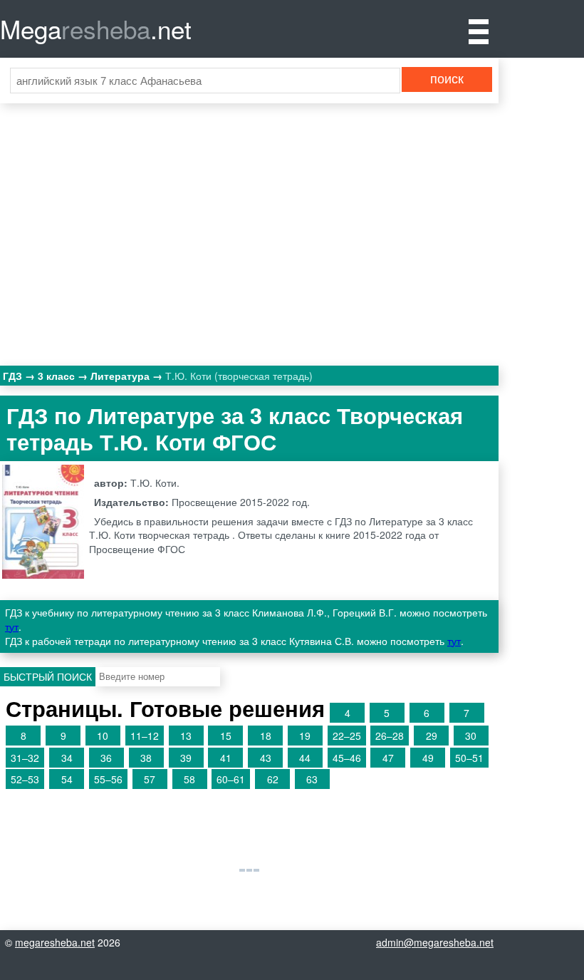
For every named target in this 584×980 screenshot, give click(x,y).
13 (186, 735)
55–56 (108, 779)
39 (186, 758)
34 (67, 758)
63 (312, 779)
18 (265, 735)
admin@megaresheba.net (435, 942)
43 (265, 758)
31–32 (25, 758)
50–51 (469, 758)
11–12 (144, 735)
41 (225, 758)
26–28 (389, 735)
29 (431, 735)
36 (106, 758)
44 (305, 758)
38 (146, 758)
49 (428, 758)
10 (102, 735)
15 (225, 735)
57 (149, 779)
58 (189, 779)
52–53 (25, 779)
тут (12, 626)
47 (388, 758)
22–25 (347, 735)
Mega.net (96, 28)
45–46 (347, 758)
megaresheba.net (55, 942)
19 (305, 735)
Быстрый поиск (48, 676)
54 (67, 779)
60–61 (231, 779)
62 (272, 779)
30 (470, 735)
